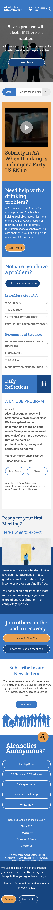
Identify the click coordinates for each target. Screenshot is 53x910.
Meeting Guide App (26, 794)
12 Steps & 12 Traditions (21, 317)
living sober (13, 352)
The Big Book (13, 309)
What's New (26, 804)
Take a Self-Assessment (22, 283)
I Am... (9, 92)
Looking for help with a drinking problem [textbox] (30, 92)
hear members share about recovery (24, 343)
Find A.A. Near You (27, 638)
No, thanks (28, 899)
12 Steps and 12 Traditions (26, 774)
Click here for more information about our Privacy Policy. (26, 885)
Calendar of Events (26, 839)
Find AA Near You (31, 9)
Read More (14, 471)
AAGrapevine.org (26, 784)
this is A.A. (12, 360)
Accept (9, 899)
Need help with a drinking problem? (26, 820)
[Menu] (42, 9)
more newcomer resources (24, 367)
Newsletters (26, 832)
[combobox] (29, 92)
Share (37, 471)
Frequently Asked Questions (25, 324)
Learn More (26, 62)
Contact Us (26, 845)
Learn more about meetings (26, 648)
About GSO (26, 826)
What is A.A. (13, 302)
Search (48, 9)
